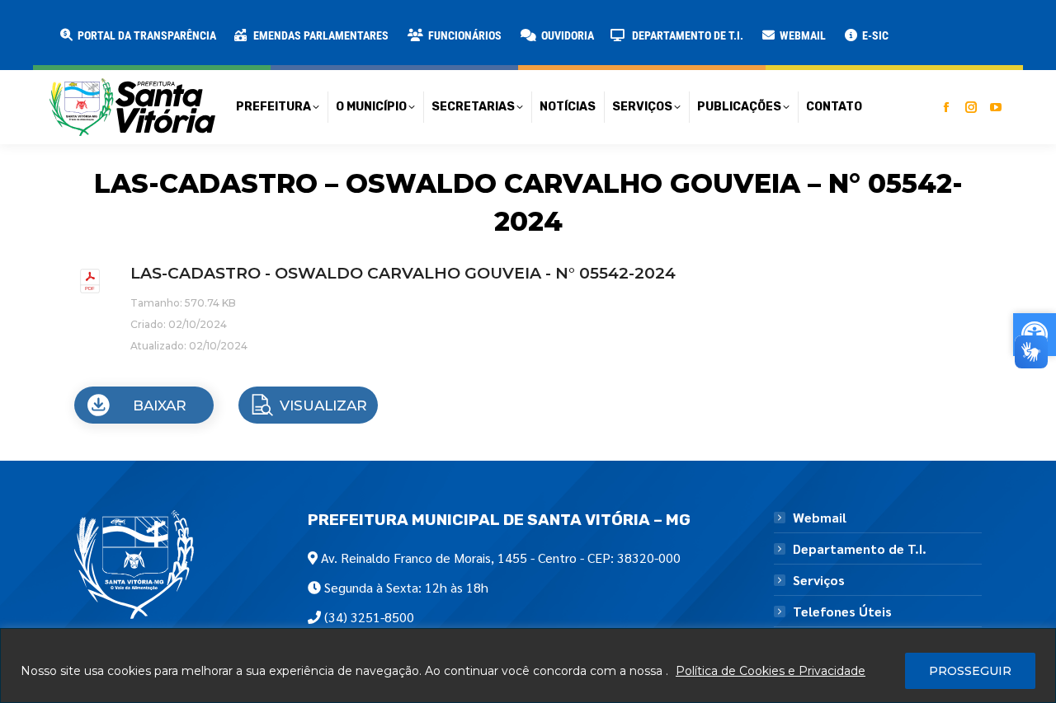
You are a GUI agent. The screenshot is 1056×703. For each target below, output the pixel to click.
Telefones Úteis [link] (842, 611)
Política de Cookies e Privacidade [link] (770, 670)
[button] (265, 24)
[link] (137, 35)
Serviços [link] (819, 580)
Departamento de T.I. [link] (859, 548)
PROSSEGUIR (970, 670)
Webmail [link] (819, 517)
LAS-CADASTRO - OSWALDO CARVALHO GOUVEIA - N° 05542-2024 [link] (403, 273)
